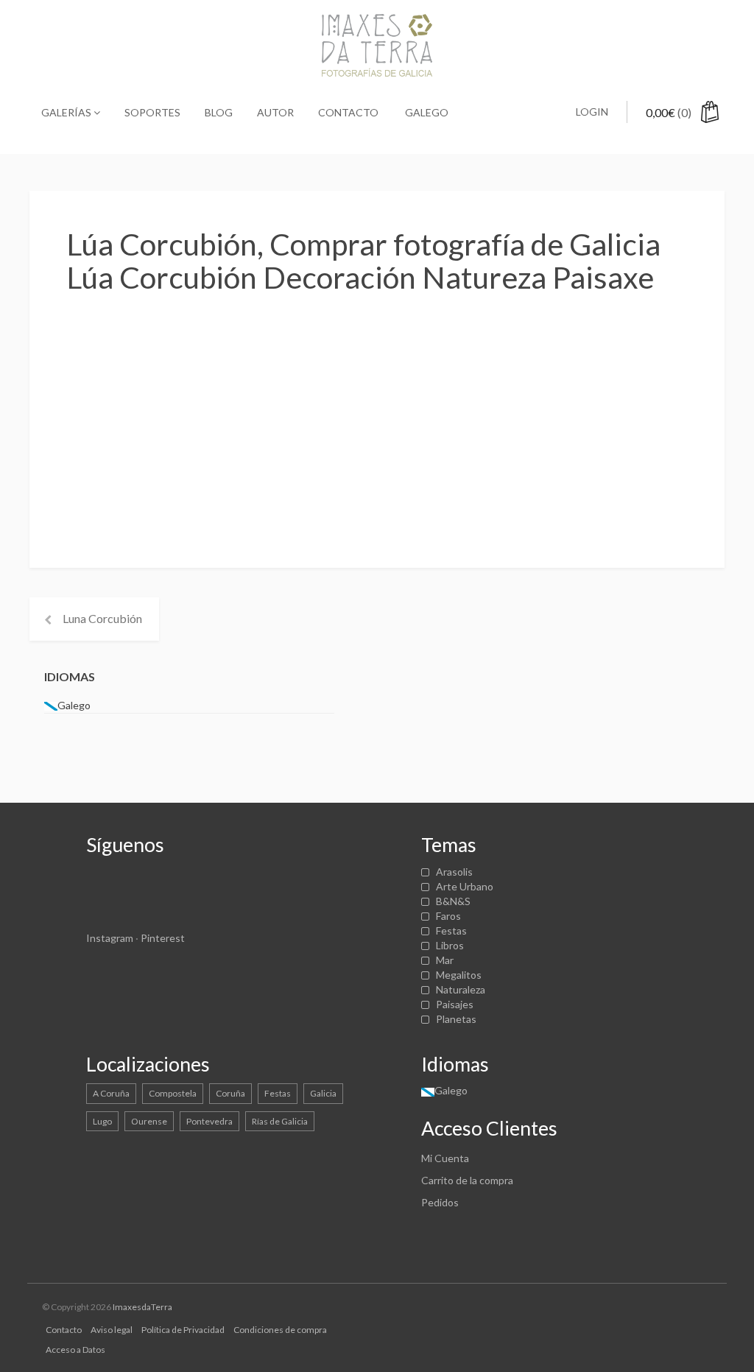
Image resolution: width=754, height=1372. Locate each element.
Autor (275, 112)
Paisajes (454, 1004)
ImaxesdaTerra (142, 1306)
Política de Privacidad (183, 1329)
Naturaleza (460, 989)
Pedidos (440, 1202)
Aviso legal (112, 1329)
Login (592, 111)
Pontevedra (209, 1121)
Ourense (149, 1121)
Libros (450, 945)
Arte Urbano (464, 886)
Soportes (152, 112)
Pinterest (163, 938)
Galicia (323, 1093)
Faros (448, 916)
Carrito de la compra (467, 1180)
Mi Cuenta (445, 1158)
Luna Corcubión (102, 618)
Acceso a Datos (75, 1349)
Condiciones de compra (280, 1329)
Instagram (109, 938)
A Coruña (111, 1093)
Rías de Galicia (280, 1121)
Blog (219, 112)
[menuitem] (425, 112)
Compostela (173, 1093)
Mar (445, 960)
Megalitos (459, 974)
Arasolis (454, 871)
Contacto (348, 112)
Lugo (102, 1121)
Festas (451, 930)
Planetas (456, 1019)
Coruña (230, 1093)
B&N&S (453, 901)
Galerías (67, 112)
